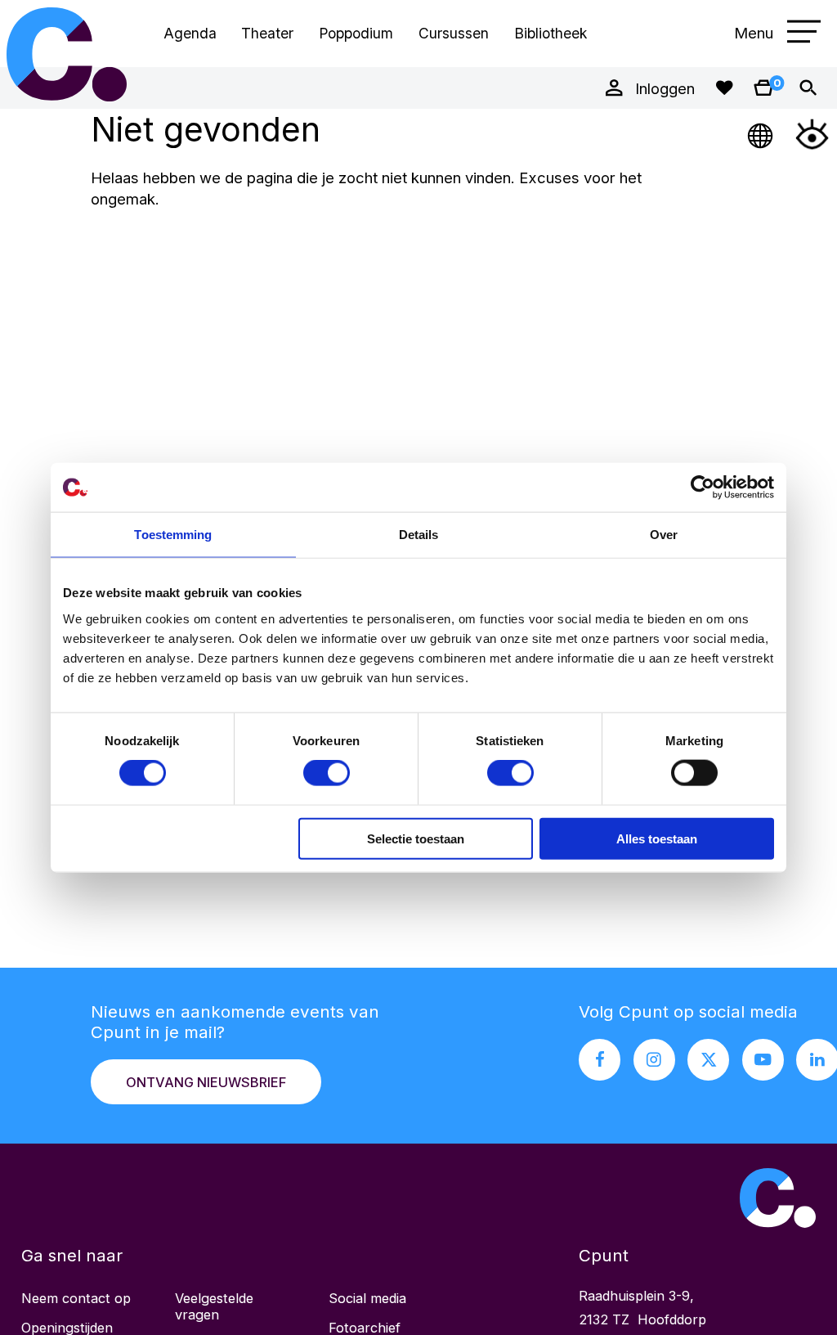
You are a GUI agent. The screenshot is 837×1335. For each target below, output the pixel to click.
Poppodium (356, 33)
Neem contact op (76, 1298)
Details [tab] (419, 535)
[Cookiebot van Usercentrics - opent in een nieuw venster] (702, 487)
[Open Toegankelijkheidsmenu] (812, 134)
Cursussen (453, 33)
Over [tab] (664, 535)
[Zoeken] (808, 88)
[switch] (326, 773)
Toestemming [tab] (173, 535)
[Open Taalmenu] (761, 134)
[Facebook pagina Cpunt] (599, 1060)
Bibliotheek (550, 33)
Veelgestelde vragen (214, 1306)
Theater (267, 33)
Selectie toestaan (415, 838)
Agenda (190, 33)
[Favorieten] (723, 88)
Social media (367, 1298)
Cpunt (67, 54)
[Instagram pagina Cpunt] (654, 1060)
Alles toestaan (656, 838)
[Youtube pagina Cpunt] (763, 1060)
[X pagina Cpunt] (708, 1060)
